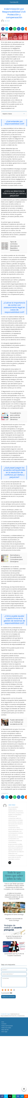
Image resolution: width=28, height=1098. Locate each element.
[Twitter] (9, 862)
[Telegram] (22, 28)
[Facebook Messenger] (7, 28)
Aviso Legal (4, 1031)
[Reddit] (26, 1096)
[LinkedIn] (18, 28)
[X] (10, 28)
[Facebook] (3, 28)
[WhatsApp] (14, 28)
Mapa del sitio (5, 1029)
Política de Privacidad (7, 1025)
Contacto (3, 1024)
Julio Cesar (7, 21)
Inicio (2, 1022)
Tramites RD (14, 2)
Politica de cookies (6, 1027)
